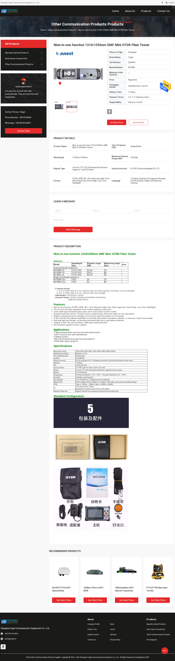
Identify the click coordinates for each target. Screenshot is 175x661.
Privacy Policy (115, 640)
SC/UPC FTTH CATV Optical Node (61, 589)
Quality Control (93, 635)
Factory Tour (92, 629)
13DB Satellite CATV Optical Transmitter (124, 589)
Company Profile (94, 624)
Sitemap (113, 635)
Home (43, 30)
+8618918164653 (23, 123)
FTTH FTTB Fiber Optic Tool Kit (156, 589)
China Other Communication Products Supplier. (43, 657)
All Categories (152, 640)
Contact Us (92, 640)
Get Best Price (116, 122)
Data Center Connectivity (16, 58)
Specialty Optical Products (17, 53)
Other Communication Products (62, 30)
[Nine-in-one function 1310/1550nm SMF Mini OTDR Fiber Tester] (78, 74)
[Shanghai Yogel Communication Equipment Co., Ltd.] (9, 11)
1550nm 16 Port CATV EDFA (93, 589)
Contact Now (23, 131)
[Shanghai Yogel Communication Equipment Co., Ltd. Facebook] (162, 2)
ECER (147, 657)
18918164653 (25, 117)
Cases (112, 629)
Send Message (73, 229)
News (112, 624)
